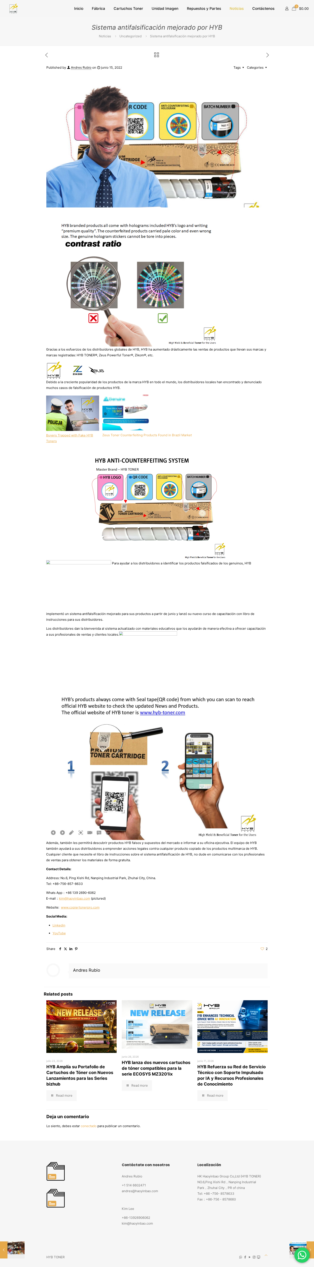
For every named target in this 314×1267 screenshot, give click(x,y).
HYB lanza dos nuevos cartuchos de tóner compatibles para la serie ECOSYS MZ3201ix (156, 1068)
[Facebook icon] (245, 1257)
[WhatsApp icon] (240, 1257)
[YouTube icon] (249, 1257)
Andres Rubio (81, 67)
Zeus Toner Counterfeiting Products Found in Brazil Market (147, 435)
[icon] (258, 1257)
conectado (89, 1126)
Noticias (105, 36)
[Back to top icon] (266, 1255)
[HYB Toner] (13, 8)
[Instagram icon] (254, 1257)
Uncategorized (130, 36)
